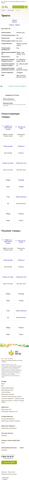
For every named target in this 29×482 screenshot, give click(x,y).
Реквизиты (4, 472)
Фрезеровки (4, 450)
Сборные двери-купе (6, 409)
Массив (3, 383)
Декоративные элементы (7, 394)
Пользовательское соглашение (9, 474)
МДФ (2, 385)
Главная (3, 10)
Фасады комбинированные (7, 387)
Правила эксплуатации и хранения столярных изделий (12, 401)
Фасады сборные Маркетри (8, 418)
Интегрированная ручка (7, 390)
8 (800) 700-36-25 (7, 457)
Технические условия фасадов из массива (11, 396)
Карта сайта (11, 472)
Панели (3, 442)
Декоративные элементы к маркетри (10, 420)
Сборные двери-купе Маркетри (9, 428)
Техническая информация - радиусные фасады (12, 398)
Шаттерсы (4, 435)
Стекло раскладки (5, 392)
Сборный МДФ (11, 10)
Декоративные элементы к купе (9, 411)
